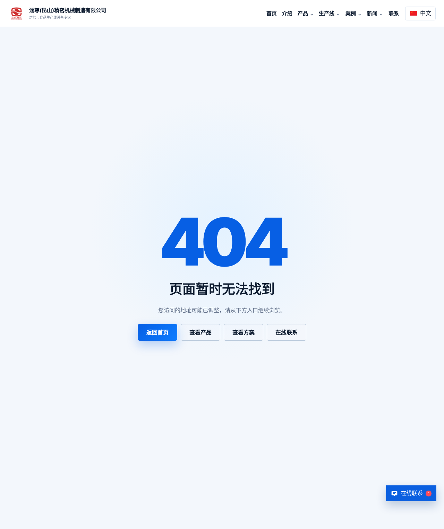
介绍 (287, 13)
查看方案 (243, 332)
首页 (271, 13)
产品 (303, 13)
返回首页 (157, 332)
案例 (350, 13)
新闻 (372, 13)
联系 (393, 13)
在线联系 (286, 332)
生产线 (326, 13)
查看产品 (200, 332)
